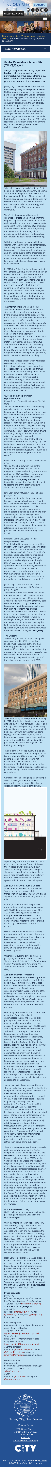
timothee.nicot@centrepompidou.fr (22, 1344)
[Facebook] (33, 10)
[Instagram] (46, 10)
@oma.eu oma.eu (13, 1379)
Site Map (25, 1437)
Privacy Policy (25, 1425)
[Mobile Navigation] (25, 18)
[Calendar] (28, 10)
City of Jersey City (11, 36)
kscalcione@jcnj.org (31, 1303)
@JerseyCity (10, 1314)
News (25, 36)
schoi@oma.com (12, 1371)
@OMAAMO (20, 1376)
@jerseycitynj (35, 1314)
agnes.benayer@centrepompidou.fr (22, 1333)
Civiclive (43, 1460)
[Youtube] (41, 10)
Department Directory (25, 1440)
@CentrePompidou (23, 1349)
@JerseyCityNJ (21, 1312)
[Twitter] (37, 10)
